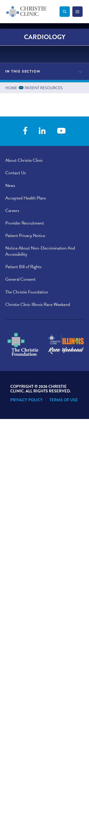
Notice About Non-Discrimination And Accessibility (40, 251)
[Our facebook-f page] (25, 131)
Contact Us (15, 172)
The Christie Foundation (26, 291)
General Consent (20, 279)
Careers (12, 210)
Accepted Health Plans (25, 197)
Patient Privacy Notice (25, 235)
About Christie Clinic (24, 160)
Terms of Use (64, 400)
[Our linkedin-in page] (42, 131)
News (10, 185)
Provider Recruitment (24, 223)
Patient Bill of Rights (23, 266)
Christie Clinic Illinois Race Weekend (37, 304)
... (22, 87)
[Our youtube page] (61, 131)
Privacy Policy (26, 400)
